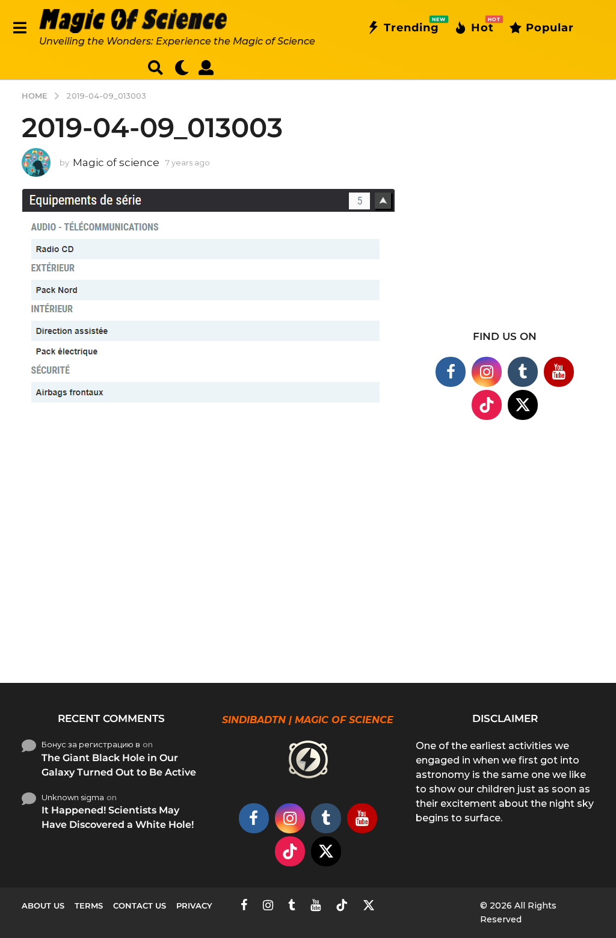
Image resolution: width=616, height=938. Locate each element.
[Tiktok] (487, 405)
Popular (550, 27)
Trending (411, 25)
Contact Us (139, 905)
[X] (523, 405)
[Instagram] (487, 372)
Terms (89, 905)
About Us (43, 905)
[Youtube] (559, 372)
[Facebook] (451, 372)
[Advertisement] (505, 217)
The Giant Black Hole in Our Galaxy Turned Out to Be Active (119, 765)
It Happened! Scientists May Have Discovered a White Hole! (118, 817)
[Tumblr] (523, 372)
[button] (19, 28)
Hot (482, 25)
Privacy (194, 905)
